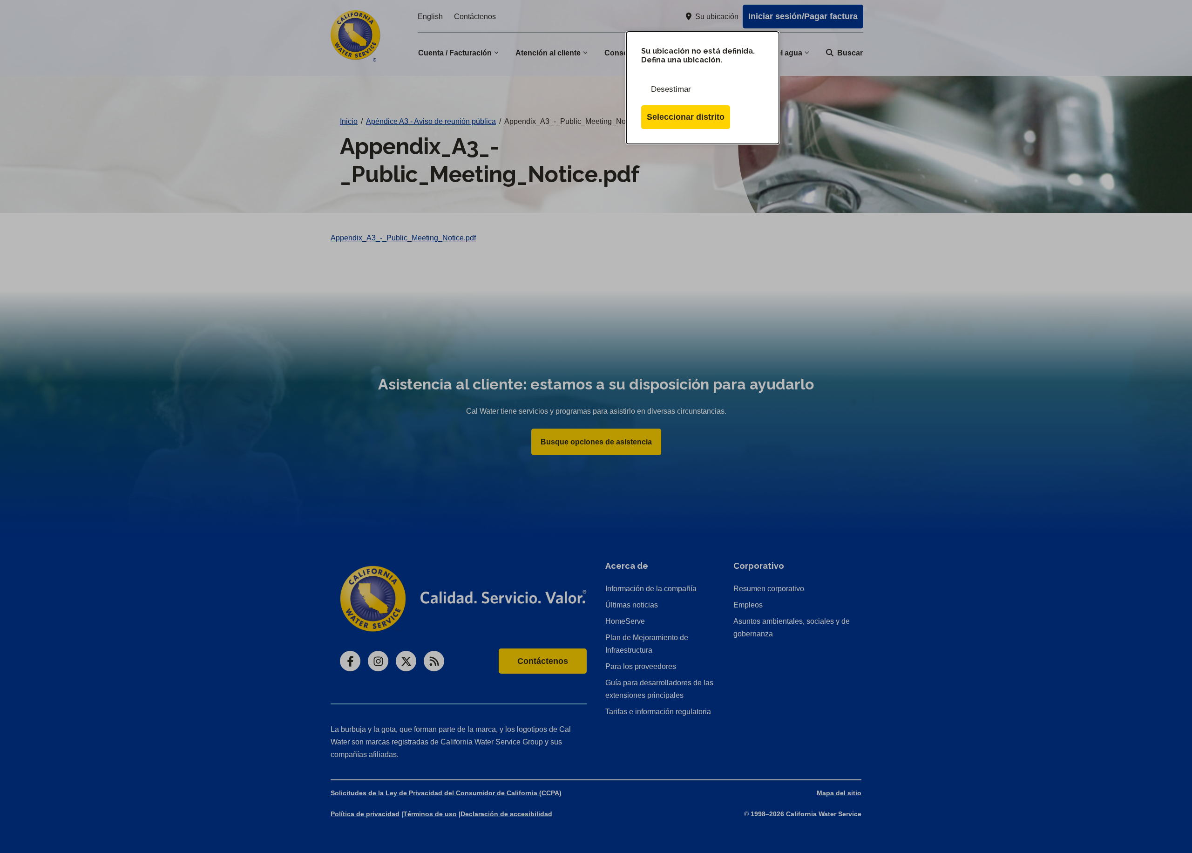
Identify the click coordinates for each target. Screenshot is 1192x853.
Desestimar (671, 89)
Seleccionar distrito (686, 117)
